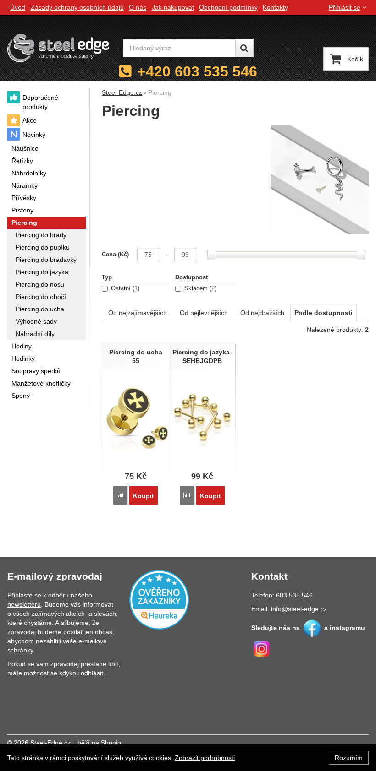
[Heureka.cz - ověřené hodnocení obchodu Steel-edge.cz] (159, 599)
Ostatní (124, 288)
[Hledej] (244, 48)
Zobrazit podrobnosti (205, 757)
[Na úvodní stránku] (58, 48)
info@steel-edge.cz (299, 609)
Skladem (199, 288)
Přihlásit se (344, 7)
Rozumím (349, 757)
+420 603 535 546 (197, 71)
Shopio (111, 742)
